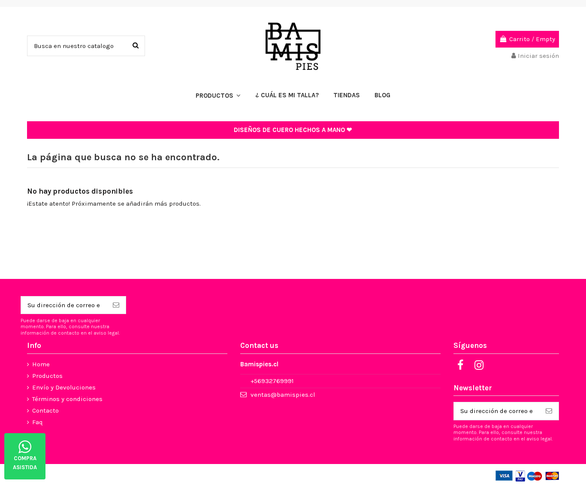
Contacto (45, 410)
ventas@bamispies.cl (283, 394)
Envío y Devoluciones (64, 387)
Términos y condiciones (67, 399)
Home (41, 364)
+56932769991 (272, 381)
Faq (37, 422)
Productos (47, 376)
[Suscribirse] (116, 305)
